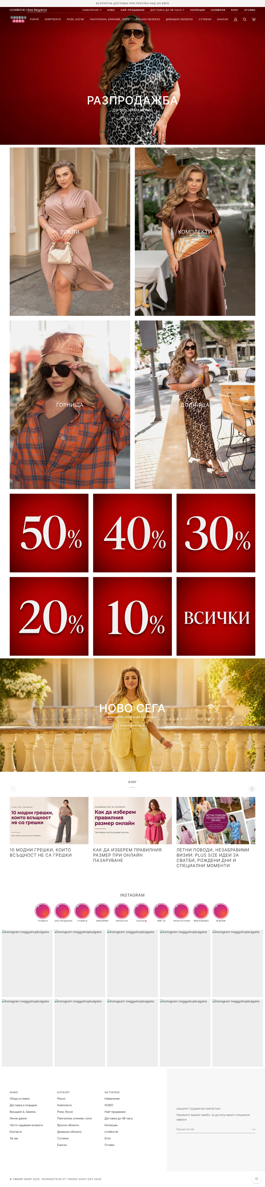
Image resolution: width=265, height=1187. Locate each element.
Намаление (90, 10)
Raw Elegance (37, 10)
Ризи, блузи (65, 1112)
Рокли (61, 1099)
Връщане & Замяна (23, 1112)
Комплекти (64, 1105)
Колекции (111, 1125)
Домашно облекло (69, 1132)
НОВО (109, 1105)
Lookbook (111, 1132)
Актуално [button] (112, 1092)
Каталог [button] (63, 1092)
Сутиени (62, 1138)
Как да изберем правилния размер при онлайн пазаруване (127, 855)
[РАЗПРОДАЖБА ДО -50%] (216, 616)
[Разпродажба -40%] (132, 533)
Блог (108, 1138)
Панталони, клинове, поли (74, 1118)
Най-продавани (115, 1112)
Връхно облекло (68, 1125)
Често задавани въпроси (26, 1125)
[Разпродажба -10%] (132, 616)
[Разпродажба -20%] (49, 616)
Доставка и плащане (23, 1105)
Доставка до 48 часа (166, 10)
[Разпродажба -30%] (216, 533)
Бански (62, 1145)
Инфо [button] (14, 1092)
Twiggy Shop (22, 1179)
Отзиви (109, 1145)
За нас (14, 1138)
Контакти (16, 1132)
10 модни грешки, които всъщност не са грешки (41, 852)
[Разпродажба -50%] (49, 533)
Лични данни (18, 1118)
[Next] (251, 788)
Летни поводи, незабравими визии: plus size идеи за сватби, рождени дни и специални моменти (213, 857)
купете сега (132, 119)
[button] (34, 19)
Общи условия (19, 1099)
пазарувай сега (132, 725)
